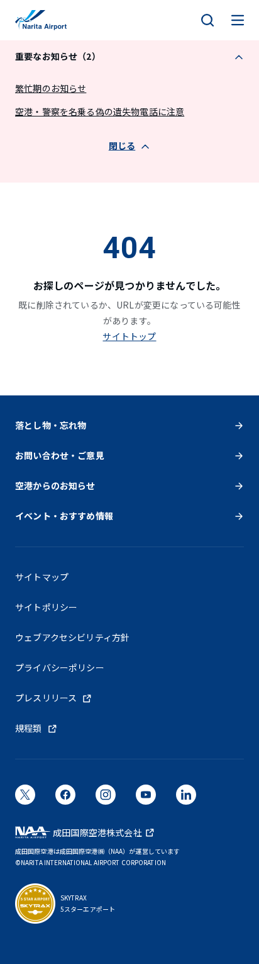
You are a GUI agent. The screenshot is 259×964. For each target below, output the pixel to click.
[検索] (207, 20)
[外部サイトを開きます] (25, 798)
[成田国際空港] (41, 20)
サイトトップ (129, 336)
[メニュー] (238, 20)
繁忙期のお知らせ (50, 88)
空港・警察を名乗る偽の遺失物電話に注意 (99, 111)
